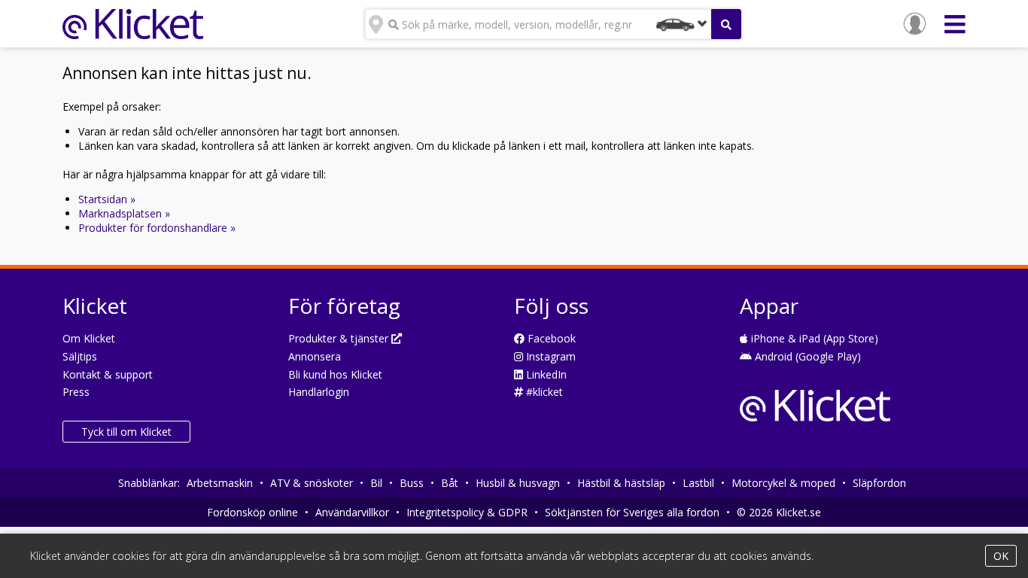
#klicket (543, 392)
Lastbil (698, 483)
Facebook (550, 338)
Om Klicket (88, 338)
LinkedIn (545, 374)
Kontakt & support (107, 374)
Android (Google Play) (806, 356)
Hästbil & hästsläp (621, 483)
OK (1000, 556)
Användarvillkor (352, 512)
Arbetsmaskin (220, 483)
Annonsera (314, 356)
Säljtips (79, 356)
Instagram (549, 356)
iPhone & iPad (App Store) (813, 338)
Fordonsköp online (252, 512)
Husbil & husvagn (518, 483)
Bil (376, 483)
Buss (412, 483)
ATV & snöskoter (311, 483)
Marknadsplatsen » (124, 213)
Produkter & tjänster (339, 338)
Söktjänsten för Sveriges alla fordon (632, 512)
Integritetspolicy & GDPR (467, 512)
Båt (449, 483)
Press (76, 392)
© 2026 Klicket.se (779, 512)
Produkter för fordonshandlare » (157, 228)
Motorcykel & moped (783, 483)
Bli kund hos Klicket (335, 374)
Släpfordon (879, 483)
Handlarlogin (318, 392)
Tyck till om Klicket (126, 431)
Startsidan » (106, 199)
